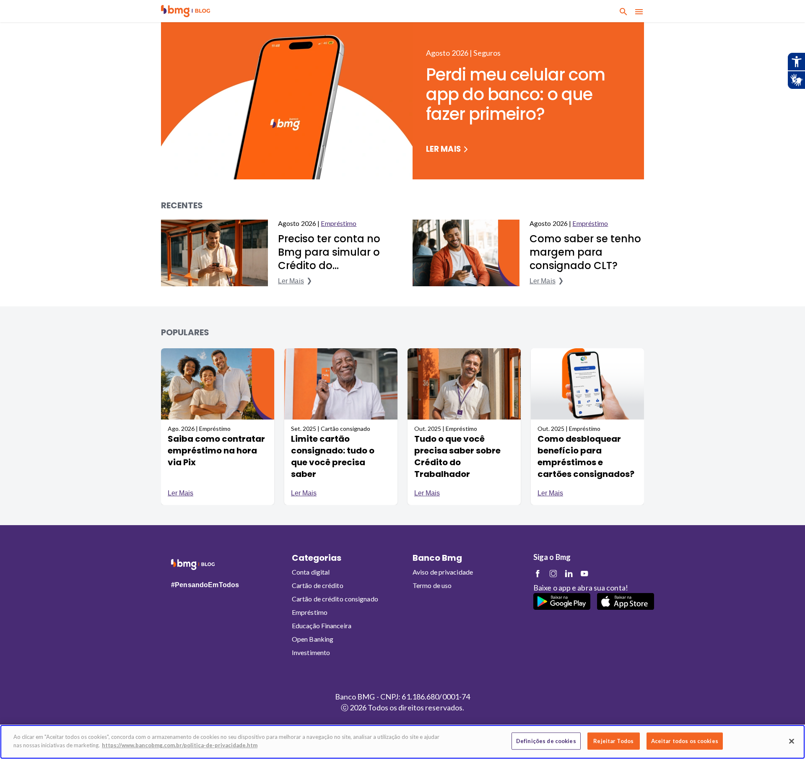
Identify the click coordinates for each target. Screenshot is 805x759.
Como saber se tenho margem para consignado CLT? (585, 252)
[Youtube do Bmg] (584, 573)
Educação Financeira (321, 625)
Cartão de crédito (317, 585)
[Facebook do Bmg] (537, 573)
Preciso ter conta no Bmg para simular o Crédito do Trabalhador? (329, 252)
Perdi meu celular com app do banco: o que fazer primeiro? (515, 94)
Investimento (311, 652)
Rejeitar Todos (613, 741)
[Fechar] (791, 741)
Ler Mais (443, 149)
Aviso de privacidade (443, 572)
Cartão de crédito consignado (335, 599)
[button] (185, 11)
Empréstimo (338, 223)
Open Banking (312, 639)
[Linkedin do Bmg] (568, 573)
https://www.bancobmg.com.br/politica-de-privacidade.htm (179, 744)
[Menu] (639, 11)
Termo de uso (432, 585)
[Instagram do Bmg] (553, 573)
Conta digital (311, 572)
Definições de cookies (546, 741)
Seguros (487, 52)
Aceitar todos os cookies (684, 741)
